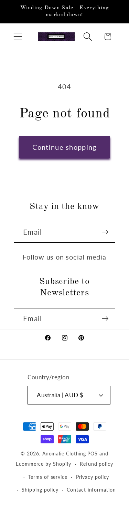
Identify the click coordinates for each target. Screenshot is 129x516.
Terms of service (47, 477)
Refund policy (96, 464)
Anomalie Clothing (64, 453)
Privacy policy (92, 477)
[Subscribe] (105, 232)
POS (92, 453)
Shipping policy (40, 490)
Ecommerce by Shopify (43, 464)
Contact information (91, 490)
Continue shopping (64, 147)
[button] (18, 36)
